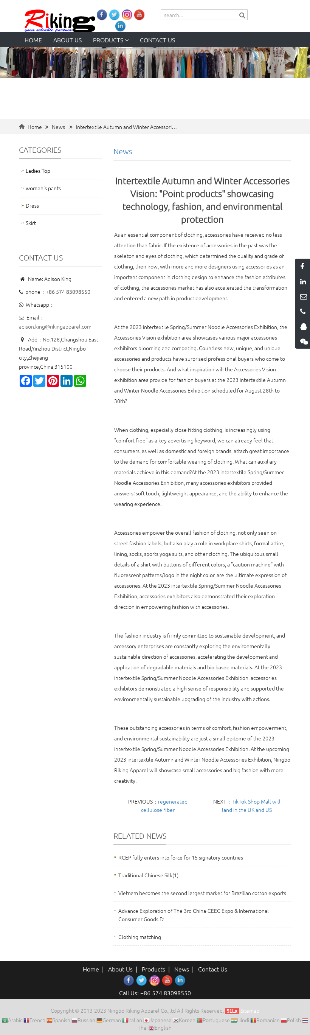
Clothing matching (139, 936)
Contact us (157, 40)
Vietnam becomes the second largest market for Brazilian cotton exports (202, 893)
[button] (127, 40)
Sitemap (249, 1010)
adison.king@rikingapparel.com (55, 326)
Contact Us (212, 969)
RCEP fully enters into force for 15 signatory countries (180, 857)
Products (109, 40)
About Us (120, 969)
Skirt (31, 223)
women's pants (43, 188)
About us (67, 40)
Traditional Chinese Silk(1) (148, 875)
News (58, 126)
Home (33, 40)
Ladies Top (38, 170)
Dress (32, 205)
